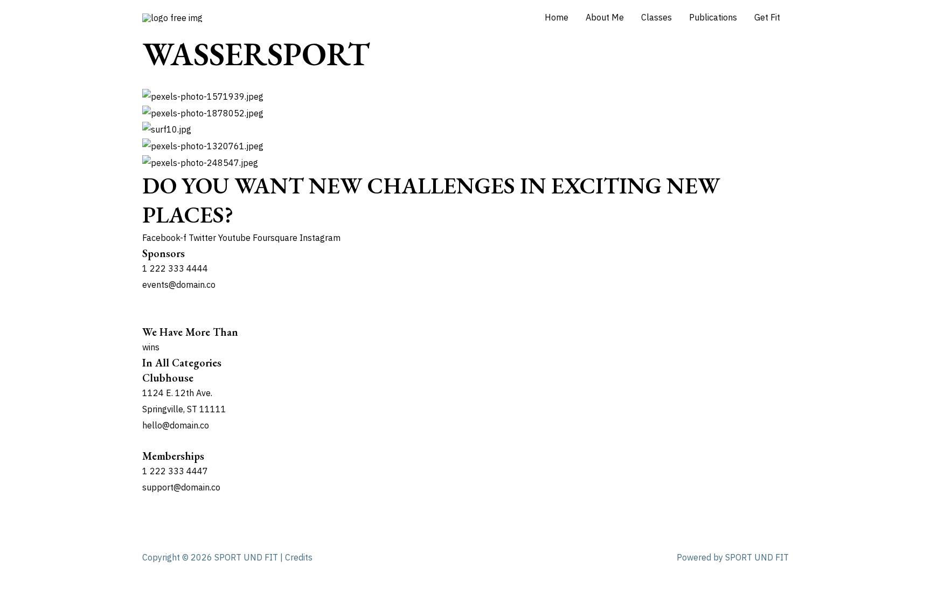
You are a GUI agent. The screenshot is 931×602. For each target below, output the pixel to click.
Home (556, 17)
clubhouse (167, 378)
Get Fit (767, 17)
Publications (713, 17)
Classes (656, 17)
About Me (605, 17)
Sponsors (163, 253)
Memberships (173, 456)
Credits (298, 557)
